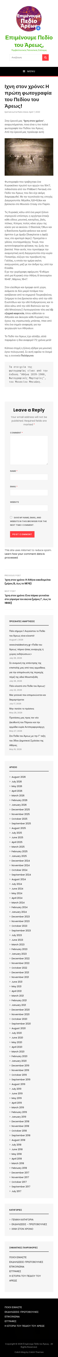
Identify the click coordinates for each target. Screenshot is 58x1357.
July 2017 (16, 1191)
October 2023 (19, 925)
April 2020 (17, 1047)
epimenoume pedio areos (16, 112)
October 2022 (19, 967)
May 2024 (17, 893)
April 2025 (17, 842)
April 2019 (17, 1102)
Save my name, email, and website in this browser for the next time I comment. (28, 521)
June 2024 (17, 888)
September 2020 (21, 1023)
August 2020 (19, 1028)
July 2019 (16, 1088)
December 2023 (21, 916)
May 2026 (17, 786)
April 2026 (17, 790)
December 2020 (21, 1009)
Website (14, 502)
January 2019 (19, 1116)
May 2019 (17, 1098)
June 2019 (17, 1093)
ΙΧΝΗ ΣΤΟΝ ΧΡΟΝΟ (22, 1229)
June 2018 (17, 1149)
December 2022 (21, 958)
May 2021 (16, 986)
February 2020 (19, 1056)
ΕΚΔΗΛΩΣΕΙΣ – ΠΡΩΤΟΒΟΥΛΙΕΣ (29, 1224)
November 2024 (21, 865)
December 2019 (20, 1065)
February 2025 (20, 851)
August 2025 (19, 828)
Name (13, 471)
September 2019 (21, 1079)
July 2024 (17, 884)
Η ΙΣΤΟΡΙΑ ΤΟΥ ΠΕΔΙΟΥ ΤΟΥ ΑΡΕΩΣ (25, 1326)
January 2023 (19, 953)
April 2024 (17, 898)
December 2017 (20, 1172)
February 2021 (19, 1000)
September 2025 (21, 823)
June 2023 (17, 939)
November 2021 (20, 977)
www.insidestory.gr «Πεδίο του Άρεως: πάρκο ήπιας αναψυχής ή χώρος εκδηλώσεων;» (26, 649)
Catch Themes (36, 1352)
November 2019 (20, 1070)
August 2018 (18, 1140)
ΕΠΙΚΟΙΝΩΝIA (16, 1266)
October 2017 (19, 1182)
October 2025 (19, 818)
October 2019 (19, 1074)
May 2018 (17, 1154)
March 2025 (18, 846)
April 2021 (17, 991)
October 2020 (19, 1019)
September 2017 (21, 1186)
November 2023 (21, 921)
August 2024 (19, 879)
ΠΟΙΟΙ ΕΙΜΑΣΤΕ (18, 1257)
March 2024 (18, 902)
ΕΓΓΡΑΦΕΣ (15, 1271)
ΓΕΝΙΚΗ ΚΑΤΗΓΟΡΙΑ (22, 1219)
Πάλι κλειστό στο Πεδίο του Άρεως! (27, 686)
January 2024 (19, 912)
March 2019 (18, 1107)
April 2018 (17, 1158)
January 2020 (19, 1060)
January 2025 (19, 856)
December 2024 (21, 860)
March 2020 (18, 1051)
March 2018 (18, 1163)
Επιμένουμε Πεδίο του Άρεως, (29, 41)
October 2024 (19, 870)
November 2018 (20, 1126)
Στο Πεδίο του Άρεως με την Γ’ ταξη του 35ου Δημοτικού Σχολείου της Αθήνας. (27, 740)
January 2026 (19, 804)
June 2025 (17, 837)
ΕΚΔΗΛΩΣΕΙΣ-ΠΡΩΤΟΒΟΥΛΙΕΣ (26, 1262)
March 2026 (18, 795)
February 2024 (20, 907)
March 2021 (18, 995)
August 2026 (19, 777)
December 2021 (20, 972)
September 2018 (21, 1135)
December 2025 (21, 809)
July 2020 (17, 1033)
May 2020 (17, 1042)
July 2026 (17, 781)
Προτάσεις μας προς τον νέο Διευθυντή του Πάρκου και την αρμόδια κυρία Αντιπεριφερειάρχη (26, 722)
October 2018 (19, 1130)
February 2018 (19, 1168)
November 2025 (21, 814)
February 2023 (19, 949)
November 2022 (20, 963)
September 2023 (21, 930)
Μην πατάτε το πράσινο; (21, 708)
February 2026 (19, 800)
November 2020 (21, 1014)
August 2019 (18, 1084)
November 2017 (20, 1177)
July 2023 (17, 935)
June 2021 (17, 981)
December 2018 (20, 1121)
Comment (16, 432)
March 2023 (18, 944)
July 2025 (17, 832)
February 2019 (19, 1112)
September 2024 (21, 874)
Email (13, 486)
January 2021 (19, 1005)
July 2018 (16, 1144)
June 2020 (17, 1037)
